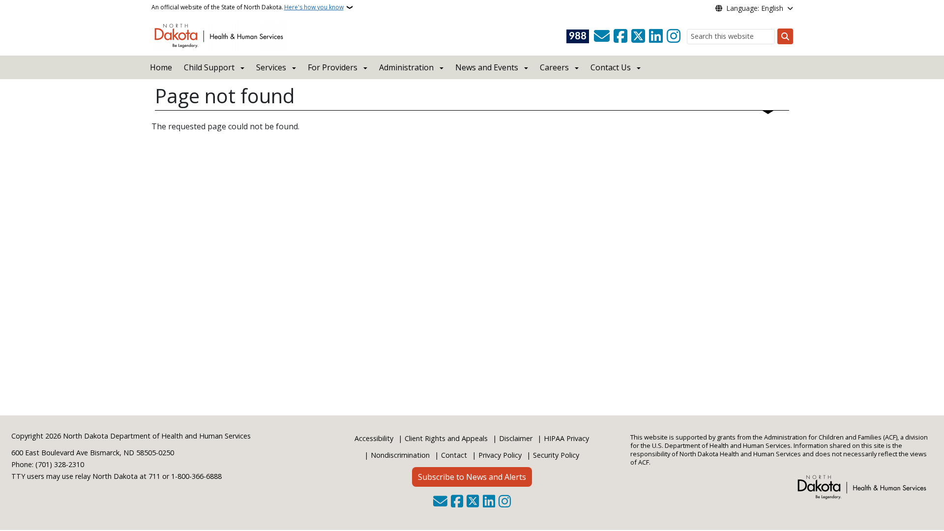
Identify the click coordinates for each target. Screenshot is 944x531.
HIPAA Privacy (566, 438)
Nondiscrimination (400, 455)
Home (161, 67)
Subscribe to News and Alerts (472, 477)
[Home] (220, 35)
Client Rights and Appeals (446, 438)
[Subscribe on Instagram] (673, 36)
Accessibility (373, 438)
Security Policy (556, 455)
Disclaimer (515, 438)
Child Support (209, 67)
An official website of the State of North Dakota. (247, 7)
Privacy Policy (500, 455)
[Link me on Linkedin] (656, 36)
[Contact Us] (602, 36)
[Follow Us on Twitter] (638, 36)
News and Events (486, 67)
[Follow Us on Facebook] (620, 36)
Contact (454, 455)
